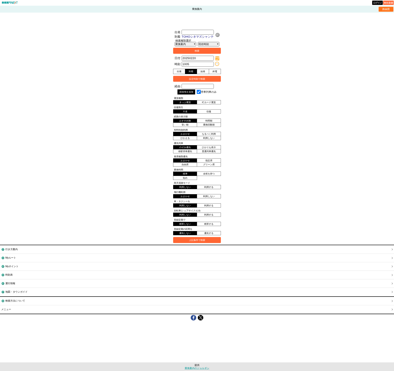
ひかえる (185, 138)
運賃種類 (178, 98)
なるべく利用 (209, 134)
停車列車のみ (209, 91)
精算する (208, 224)
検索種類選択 (183, 40)
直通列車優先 (209, 151)
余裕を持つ (209, 173)
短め (185, 178)
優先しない (185, 233)
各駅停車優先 (185, 151)
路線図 (386, 9)
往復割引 (178, 107)
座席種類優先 (181, 156)
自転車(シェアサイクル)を (187, 210)
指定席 (208, 160)
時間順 (208, 120)
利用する (208, 187)
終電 (215, 71)
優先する (208, 233)
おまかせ (185, 134)
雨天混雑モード (182, 183)
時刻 (177, 64)
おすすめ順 (185, 120)
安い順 (185, 124)
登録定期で (179, 219)
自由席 (185, 164)
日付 (177, 58)
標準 (185, 173)
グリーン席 (209, 164)
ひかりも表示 (209, 147)
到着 (177, 36)
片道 (185, 111)
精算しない (185, 224)
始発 (203, 71)
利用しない (209, 138)
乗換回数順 (209, 124)
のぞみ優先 (185, 147)
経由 (177, 86)
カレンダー (217, 58)
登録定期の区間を (183, 229)
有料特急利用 (181, 130)
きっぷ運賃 (185, 102)
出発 (177, 32)
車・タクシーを (182, 201)
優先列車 (178, 143)
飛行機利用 (179, 192)
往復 (209, 111)
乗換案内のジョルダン (197, 368)
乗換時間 (178, 169)
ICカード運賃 (209, 102)
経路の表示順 (181, 116)
